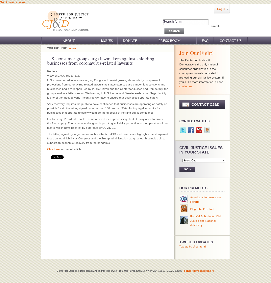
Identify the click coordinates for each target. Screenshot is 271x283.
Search (215, 26)
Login (221, 9)
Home (72, 48)
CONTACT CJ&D (205, 104)
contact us (185, 86)
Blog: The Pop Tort (202, 209)
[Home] (65, 33)
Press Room (170, 40)
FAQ (205, 40)
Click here (53, 149)
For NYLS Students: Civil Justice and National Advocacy (205, 221)
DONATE (130, 40)
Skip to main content (13, 2)
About (68, 40)
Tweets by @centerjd (192, 246)
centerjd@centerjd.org (199, 270)
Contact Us (231, 40)
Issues (107, 40)
